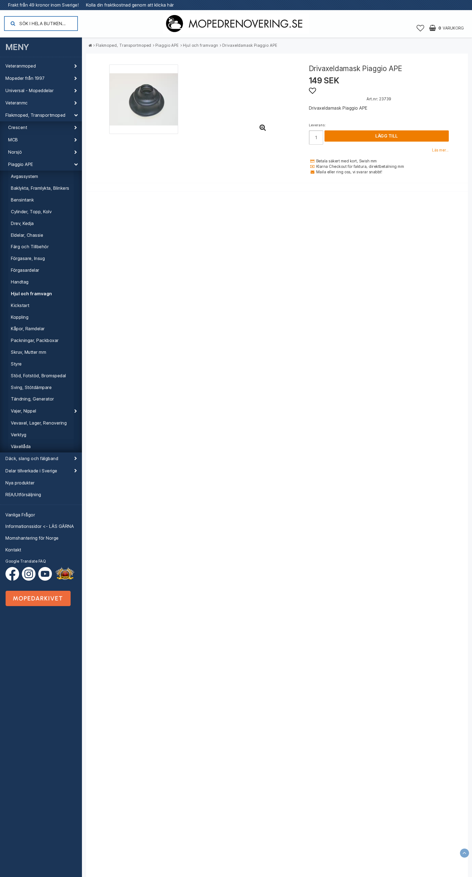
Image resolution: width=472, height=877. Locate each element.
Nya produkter (20, 483)
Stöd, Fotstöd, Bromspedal (38, 375)
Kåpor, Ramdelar (28, 328)
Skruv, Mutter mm (28, 352)
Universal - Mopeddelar (29, 90)
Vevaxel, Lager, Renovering (39, 423)
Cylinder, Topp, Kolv (31, 211)
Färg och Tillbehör (30, 246)
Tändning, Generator (32, 399)
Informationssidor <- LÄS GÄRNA (39, 526)
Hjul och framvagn (31, 293)
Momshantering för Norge (32, 538)
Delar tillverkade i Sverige (31, 470)
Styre (16, 364)
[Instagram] (30, 574)
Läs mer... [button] (440, 150)
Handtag (20, 282)
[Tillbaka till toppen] (464, 853)
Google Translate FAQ (25, 561)
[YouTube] (45, 574)
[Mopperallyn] (65, 574)
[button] (420, 28)
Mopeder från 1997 (25, 78)
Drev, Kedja (22, 223)
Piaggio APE (20, 164)
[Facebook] (13, 574)
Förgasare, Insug (28, 258)
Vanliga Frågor (20, 515)
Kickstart (20, 305)
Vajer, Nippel (23, 411)
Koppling (19, 317)
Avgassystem (24, 176)
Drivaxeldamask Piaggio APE (249, 45)
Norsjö (15, 152)
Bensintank (22, 200)
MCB (13, 139)
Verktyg (18, 434)
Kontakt (13, 549)
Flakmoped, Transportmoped (35, 115)
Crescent (17, 127)
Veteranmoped (20, 66)
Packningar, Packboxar (35, 340)
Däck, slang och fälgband (31, 458)
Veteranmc (16, 103)
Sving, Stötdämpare (31, 387)
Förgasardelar (25, 270)
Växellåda (21, 446)
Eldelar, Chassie (27, 235)
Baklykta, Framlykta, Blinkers (40, 188)
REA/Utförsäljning (23, 494)
